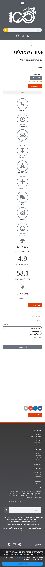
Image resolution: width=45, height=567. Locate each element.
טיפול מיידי (36, 332)
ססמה (40, 67)
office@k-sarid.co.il (17, 521)
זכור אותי (37, 74)
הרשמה (29, 81)
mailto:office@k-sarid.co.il (32, 517)
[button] (22, 3)
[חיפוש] (5, 30)
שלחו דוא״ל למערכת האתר (34, 528)
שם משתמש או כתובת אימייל (31, 60)
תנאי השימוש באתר (33, 525)
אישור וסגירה (22, 564)
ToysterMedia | (36, 494)
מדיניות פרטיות (11, 525)
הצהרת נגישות (21, 525)
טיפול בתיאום (35, 334)
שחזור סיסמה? (37, 81)
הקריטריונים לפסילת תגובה (13, 501)
